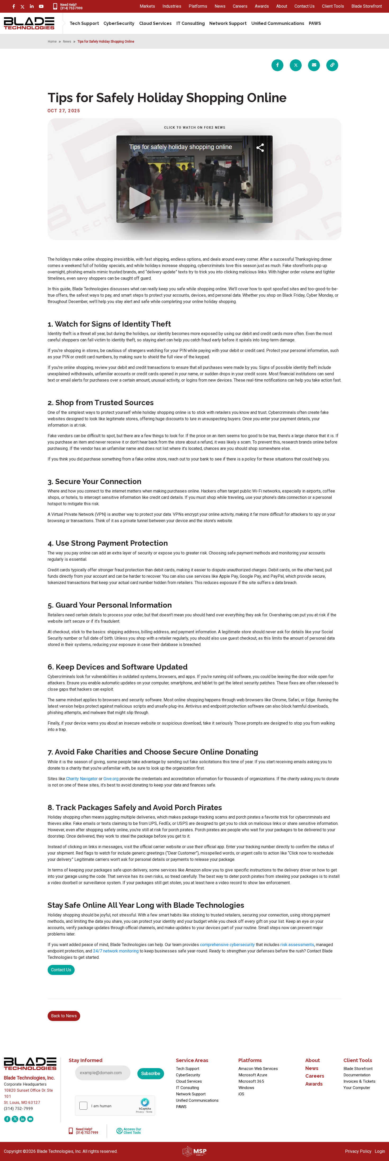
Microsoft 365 (251, 1081)
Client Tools (333, 6)
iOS (241, 1094)
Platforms (198, 6)
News (220, 6)
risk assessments (297, 944)
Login (380, 1151)
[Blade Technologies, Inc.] (29, 22)
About (281, 6)
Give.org (111, 778)
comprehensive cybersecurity (227, 944)
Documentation (356, 1075)
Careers (240, 6)
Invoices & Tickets (359, 1081)
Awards (262, 6)
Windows (246, 1087)
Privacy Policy (358, 1151)
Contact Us (305, 6)
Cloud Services (155, 23)
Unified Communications (277, 23)
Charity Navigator (82, 778)
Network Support (228, 23)
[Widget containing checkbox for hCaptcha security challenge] (115, 1106)
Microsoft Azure (252, 1075)
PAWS (315, 23)
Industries (171, 6)
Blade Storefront (366, 6)
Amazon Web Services (258, 1068)
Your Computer (356, 1087)
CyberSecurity (118, 23)
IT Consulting (191, 23)
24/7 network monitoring (116, 951)
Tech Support (84, 23)
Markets (147, 6)
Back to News (64, 1015)
